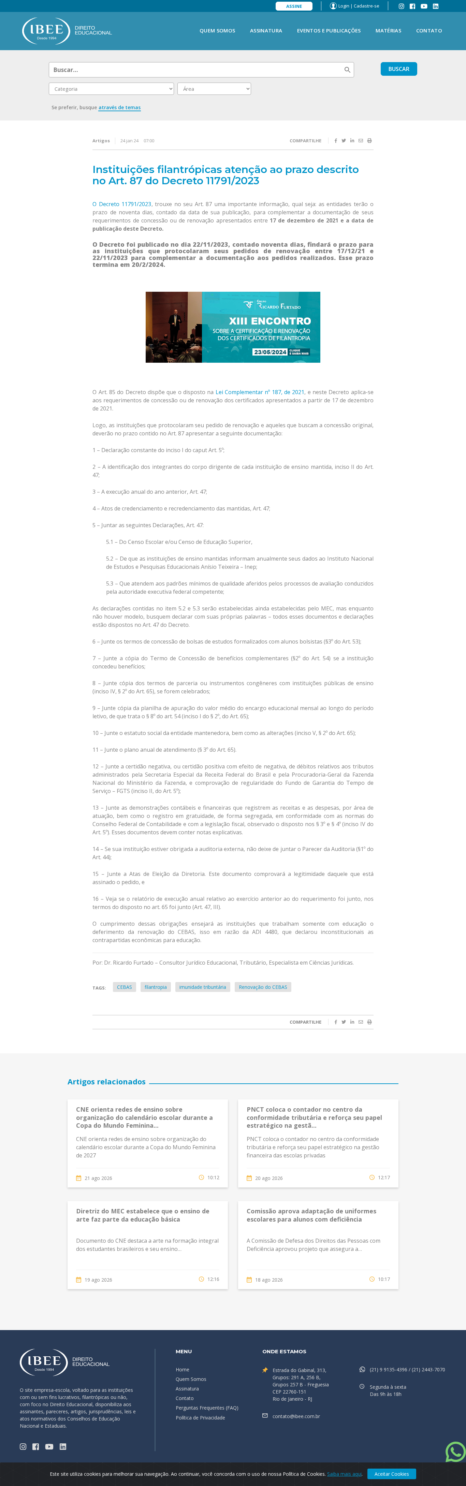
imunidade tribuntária (202, 987)
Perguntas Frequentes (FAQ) (207, 1407)
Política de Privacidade (200, 1417)
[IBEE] (67, 30)
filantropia (156, 987)
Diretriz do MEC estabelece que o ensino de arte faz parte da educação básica (142, 1215)
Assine (294, 6)
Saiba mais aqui (344, 1474)
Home (182, 1369)
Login (343, 6)
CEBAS (124, 987)
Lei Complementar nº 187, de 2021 (260, 392)
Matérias (388, 30)
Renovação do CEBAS (263, 987)
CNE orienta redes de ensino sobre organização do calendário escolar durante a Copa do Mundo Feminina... (144, 1117)
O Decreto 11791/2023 (121, 204)
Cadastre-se (366, 6)
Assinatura (266, 30)
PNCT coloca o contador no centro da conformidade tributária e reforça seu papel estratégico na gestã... (314, 1117)
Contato (429, 30)
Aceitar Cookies (392, 1474)
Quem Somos (217, 30)
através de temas (120, 107)
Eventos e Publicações (329, 30)
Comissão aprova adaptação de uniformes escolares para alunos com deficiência (311, 1215)
